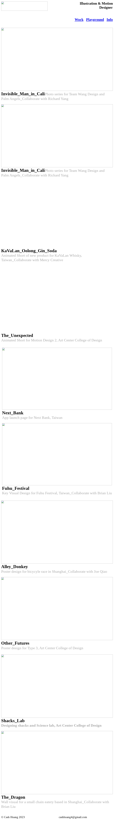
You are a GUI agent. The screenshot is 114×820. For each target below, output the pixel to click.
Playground (95, 19)
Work (79, 19)
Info (110, 19)
